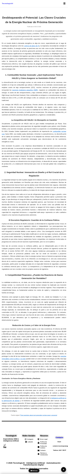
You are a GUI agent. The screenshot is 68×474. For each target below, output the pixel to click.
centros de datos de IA (31, 46)
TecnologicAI (7, 3)
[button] (64, 4)
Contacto (59, 437)
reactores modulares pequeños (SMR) (25, 90)
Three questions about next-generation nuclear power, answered (38, 415)
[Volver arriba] (63, 469)
